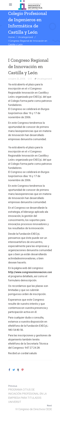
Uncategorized (25, 37)
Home (11, 37)
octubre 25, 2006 (16, 78)
